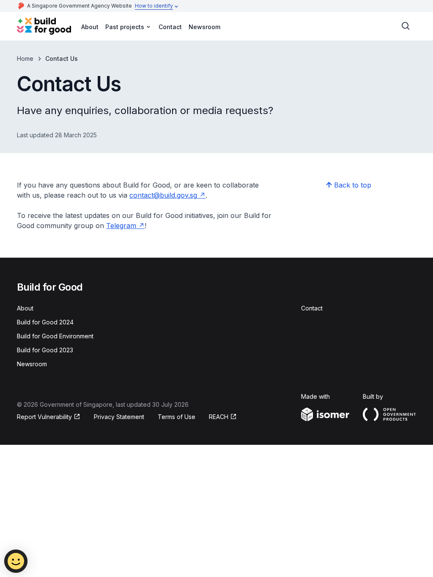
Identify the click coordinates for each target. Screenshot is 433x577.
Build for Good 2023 (45, 350)
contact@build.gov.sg (163, 195)
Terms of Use (176, 416)
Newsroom (204, 26)
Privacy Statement (119, 416)
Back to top (352, 185)
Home (25, 58)
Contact (170, 26)
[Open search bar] (406, 26)
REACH (218, 416)
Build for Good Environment (55, 336)
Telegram (121, 225)
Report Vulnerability (44, 416)
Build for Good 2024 (45, 322)
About (90, 26)
